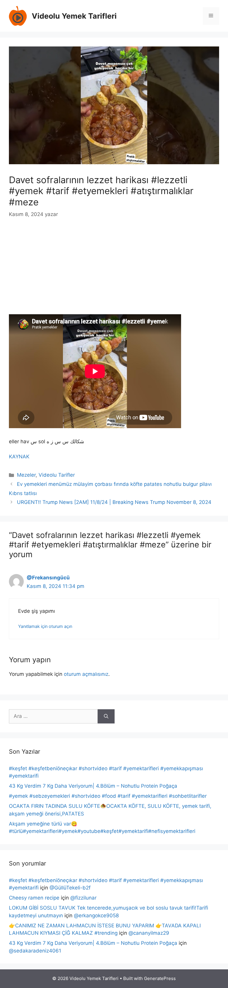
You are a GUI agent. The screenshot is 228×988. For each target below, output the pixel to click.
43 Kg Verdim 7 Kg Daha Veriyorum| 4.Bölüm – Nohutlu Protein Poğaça (93, 786)
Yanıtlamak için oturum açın (45, 626)
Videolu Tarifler (57, 475)
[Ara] (106, 716)
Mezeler (26, 475)
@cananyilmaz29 (149, 933)
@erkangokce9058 (96, 915)
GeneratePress (160, 978)
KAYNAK (19, 457)
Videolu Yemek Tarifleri (74, 16)
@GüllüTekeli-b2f (70, 888)
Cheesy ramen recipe (34, 898)
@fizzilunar (83, 898)
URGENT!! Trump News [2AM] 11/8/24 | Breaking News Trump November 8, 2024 (114, 502)
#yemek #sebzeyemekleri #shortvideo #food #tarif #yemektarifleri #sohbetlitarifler (108, 796)
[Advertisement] (114, 270)
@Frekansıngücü (48, 578)
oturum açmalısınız (86, 674)
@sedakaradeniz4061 (35, 951)
